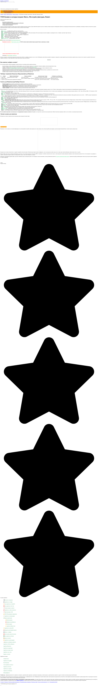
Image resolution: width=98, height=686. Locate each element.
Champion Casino (4, 108)
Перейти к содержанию (4, 0)
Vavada (2, 37)
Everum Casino (3, 103)
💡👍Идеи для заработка (6, 12)
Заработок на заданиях (7, 668)
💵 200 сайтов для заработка (7, 10)
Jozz (2, 32)
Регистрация (3, 127)
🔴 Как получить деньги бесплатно (9, 634)
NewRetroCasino (4, 33)
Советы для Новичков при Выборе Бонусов (10, 23)
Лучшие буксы (6, 658)
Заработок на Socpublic (7, 660)
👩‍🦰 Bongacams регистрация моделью (9, 630)
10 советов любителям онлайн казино (62, 156)
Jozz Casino (3, 93)
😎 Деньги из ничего (7, 638)
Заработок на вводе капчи (8, 650)
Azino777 (3, 107)
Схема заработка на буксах (8, 664)
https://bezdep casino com (16, 41)
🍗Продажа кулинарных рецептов (9, 642)
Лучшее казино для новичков (7, 24)
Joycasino (3, 109)
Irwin (2, 31)
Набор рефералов (6, 672)
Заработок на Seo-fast (7, 666)
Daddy (2, 98)
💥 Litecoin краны (9, 624)
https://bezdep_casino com (12, 55)
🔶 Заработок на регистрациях (8, 640)
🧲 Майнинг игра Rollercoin (11, 622)
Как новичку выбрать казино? (7, 22)
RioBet (2, 34)
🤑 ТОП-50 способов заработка (7, 11)
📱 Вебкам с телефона (7, 632)
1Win (2, 36)
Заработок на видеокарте (7, 648)
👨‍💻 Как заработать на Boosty (8, 636)
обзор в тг (6, 38)
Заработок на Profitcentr (7, 670)
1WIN (2, 94)
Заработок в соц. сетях (7, 652)
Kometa (2, 38)
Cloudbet (2, 101)
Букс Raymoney (6, 662)
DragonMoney (3, 105)
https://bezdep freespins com (15, 40)
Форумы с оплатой (6, 654)
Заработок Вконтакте (7, 646)
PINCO (2, 35)
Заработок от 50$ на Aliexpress (8, 644)
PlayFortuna (3, 91)
